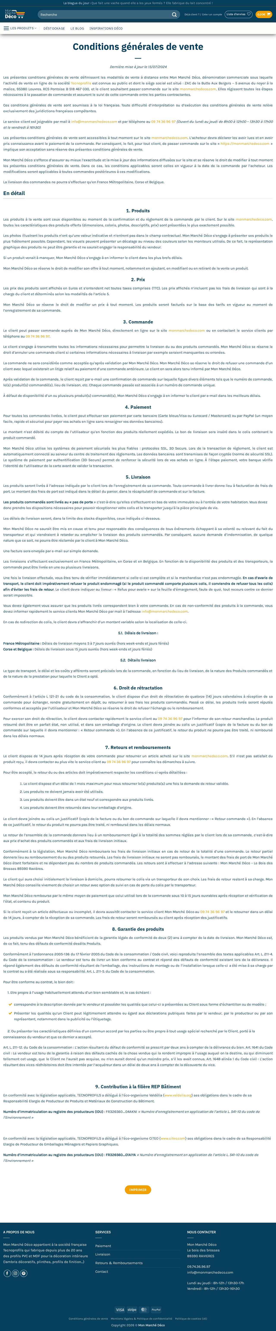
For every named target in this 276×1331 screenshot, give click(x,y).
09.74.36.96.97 (198, 1267)
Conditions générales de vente (88, 1318)
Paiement (103, 1246)
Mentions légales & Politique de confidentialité (141, 1318)
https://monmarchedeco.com (245, 144)
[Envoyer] (174, 14)
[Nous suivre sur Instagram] (15, 1273)
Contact (101, 1271)
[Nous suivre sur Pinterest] (24, 1273)
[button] (203, 14)
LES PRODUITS (22, 28)
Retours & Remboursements (119, 1263)
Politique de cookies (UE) (191, 1318)
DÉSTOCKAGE (54, 28)
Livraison (102, 1254)
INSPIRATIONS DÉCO (106, 28)
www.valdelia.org (177, 1095)
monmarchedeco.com (198, 89)
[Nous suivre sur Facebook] (7, 1273)
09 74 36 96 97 (163, 122)
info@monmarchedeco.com (94, 122)
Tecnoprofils (81, 83)
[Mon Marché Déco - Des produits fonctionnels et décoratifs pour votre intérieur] (17, 14)
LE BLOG (77, 28)
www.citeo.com (173, 1138)
